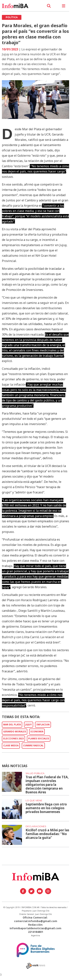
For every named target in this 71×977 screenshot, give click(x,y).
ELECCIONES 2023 (13, 738)
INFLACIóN (43, 724)
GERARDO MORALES (14, 731)
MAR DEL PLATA (12, 724)
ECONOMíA (36, 731)
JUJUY (28, 724)
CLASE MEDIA (11, 745)
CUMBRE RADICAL (33, 745)
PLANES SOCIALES (38, 738)
